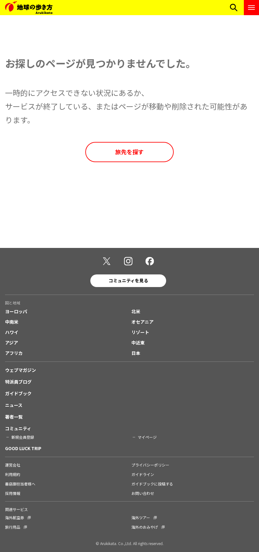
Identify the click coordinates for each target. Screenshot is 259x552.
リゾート (140, 332)
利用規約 (12, 474)
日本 (135, 353)
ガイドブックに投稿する (152, 483)
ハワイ (11, 332)
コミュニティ (18, 428)
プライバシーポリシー (150, 464)
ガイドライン (142, 474)
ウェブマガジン (20, 370)
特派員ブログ (18, 382)
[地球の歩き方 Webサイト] (28, 7)
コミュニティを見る (128, 280)
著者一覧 (14, 417)
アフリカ (14, 353)
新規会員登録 (22, 437)
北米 (135, 311)
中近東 (138, 342)
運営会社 (12, 464)
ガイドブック (18, 393)
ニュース (13, 405)
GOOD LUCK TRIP (23, 448)
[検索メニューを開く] (234, 8)
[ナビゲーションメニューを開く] (251, 7)
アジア (11, 342)
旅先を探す (129, 152)
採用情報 (12, 493)
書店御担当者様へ (20, 483)
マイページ (147, 437)
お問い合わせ (142, 493)
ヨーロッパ (16, 311)
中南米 (11, 322)
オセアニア (142, 322)
